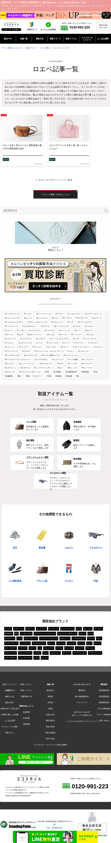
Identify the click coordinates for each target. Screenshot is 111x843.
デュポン (91, 335)
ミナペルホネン (42, 359)
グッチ (71, 322)
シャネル (89, 326)
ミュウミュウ (58, 359)
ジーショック (65, 330)
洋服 (49, 376)
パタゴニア (93, 343)
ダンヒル (51, 335)
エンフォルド (42, 318)
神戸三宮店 (50, 739)
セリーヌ (9, 335)
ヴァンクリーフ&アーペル (30, 372)
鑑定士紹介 (9, 702)
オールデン (67, 318)
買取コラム (9, 733)
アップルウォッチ (13, 314)
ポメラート (67, 653)
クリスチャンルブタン (14, 322)
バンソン (66, 343)
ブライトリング (10, 653)
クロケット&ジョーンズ (38, 322)
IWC (16, 633)
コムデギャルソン (30, 326)
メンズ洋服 (73, 359)
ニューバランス (90, 339)
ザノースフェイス (62, 326)
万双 (47, 372)
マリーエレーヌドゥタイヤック (18, 359)
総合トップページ (10, 684)
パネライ (32, 648)
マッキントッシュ (72, 355)
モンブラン (10, 364)
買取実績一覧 (26, 696)
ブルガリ (26, 351)
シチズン (77, 326)
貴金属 (69, 376)
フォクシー (38, 347)
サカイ (99, 638)
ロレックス (73, 368)
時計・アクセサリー (35, 376)
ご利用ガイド (9, 690)
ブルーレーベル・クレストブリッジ (49, 351)
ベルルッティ (84, 351)
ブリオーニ (99, 347)
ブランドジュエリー (82, 347)
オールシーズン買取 (10, 727)
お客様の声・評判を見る (9, 709)
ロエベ (6, 159)
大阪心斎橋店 (50, 733)
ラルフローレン (47, 364)
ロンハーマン (88, 368)
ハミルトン (10, 343)
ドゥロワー (41, 339)
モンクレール (88, 359)
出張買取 (57, 372)
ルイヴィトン (11, 368)
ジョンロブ (50, 330)
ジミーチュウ (35, 330)
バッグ (40, 343)
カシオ (90, 633)
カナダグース (82, 318)
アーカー (59, 314)
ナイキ (76, 339)
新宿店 (50, 696)
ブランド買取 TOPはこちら (55, 194)
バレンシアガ (53, 343)
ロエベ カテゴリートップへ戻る (55, 180)
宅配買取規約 (104, 702)
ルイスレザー (88, 364)
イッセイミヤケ (75, 314)
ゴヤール (46, 326)
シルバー (9, 330)
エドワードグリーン (94, 314)
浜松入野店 (50, 727)
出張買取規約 (104, 696)
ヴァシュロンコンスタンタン (44, 633)
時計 (20, 376)
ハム (39, 648)
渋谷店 (50, 702)
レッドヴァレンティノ (44, 368)
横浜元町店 (50, 721)
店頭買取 (26, 712)
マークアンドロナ (79, 653)
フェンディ (24, 347)
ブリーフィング (12, 351)
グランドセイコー (86, 322)
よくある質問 (9, 721)
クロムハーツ (58, 322)
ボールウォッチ (31, 355)
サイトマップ (82, 702)
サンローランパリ (11, 643)
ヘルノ (71, 351)
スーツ (78, 330)
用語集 (59, 376)
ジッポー (21, 330)
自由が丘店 (50, 715)
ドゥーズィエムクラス (60, 339)
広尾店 (50, 709)
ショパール (61, 643)
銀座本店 (50, 690)
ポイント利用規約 (104, 715)
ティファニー (77, 335)
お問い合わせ (104, 721)
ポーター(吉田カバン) (51, 355)
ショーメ (51, 643)
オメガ (55, 318)
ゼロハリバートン (35, 335)
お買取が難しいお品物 (10, 715)
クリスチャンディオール (49, 638)
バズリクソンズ (26, 343)
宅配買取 (85, 372)
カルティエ (97, 318)
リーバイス (73, 364)
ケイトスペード (12, 326)
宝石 (96, 372)
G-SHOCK (8, 633)
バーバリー (80, 343)
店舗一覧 (50, 684)
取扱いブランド (26, 684)
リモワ (60, 364)
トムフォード (11, 339)
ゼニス (20, 335)
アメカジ (28, 314)
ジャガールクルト (38, 643)
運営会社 (81, 690)
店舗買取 (9, 376)
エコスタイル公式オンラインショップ (82, 721)
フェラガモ (69, 648)
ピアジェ (59, 648)
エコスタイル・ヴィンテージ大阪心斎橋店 (50, 745)
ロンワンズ (10, 372)
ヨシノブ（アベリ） (28, 364)
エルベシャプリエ (13, 318)
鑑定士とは (9, 696)
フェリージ (10, 347)
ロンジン (44, 658)
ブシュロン (52, 347)
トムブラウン (27, 339)
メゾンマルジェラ (25, 658)
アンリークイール (44, 314)
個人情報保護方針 (82, 696)
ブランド (65, 347)
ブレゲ (45, 653)
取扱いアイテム (26, 690)
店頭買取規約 (104, 690)
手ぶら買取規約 (104, 709)
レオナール (26, 368)
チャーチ (63, 335)
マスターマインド (95, 653)
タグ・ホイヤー (10, 648)
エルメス (28, 318)
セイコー (89, 330)
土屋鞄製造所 (71, 372)
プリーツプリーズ (25, 653)
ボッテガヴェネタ (13, 355)
